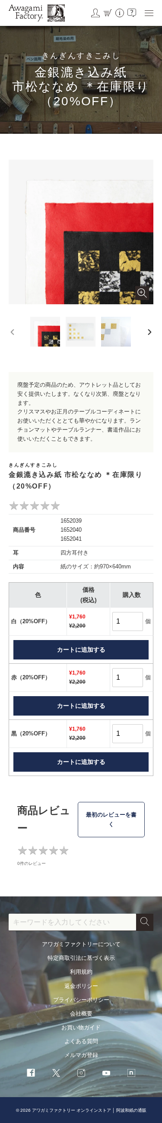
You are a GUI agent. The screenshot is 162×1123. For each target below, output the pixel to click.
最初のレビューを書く (111, 819)
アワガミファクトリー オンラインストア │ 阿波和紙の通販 (89, 1110)
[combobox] (72, 922)
